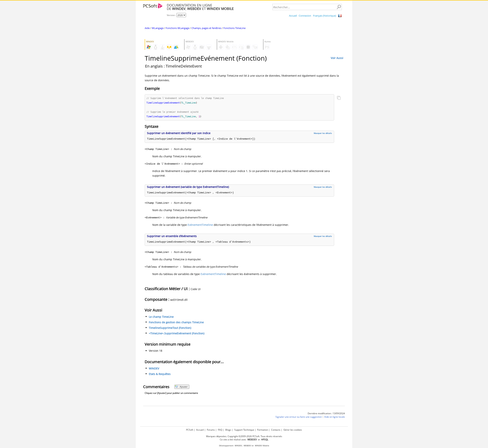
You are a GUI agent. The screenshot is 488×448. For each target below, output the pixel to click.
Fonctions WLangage (177, 28)
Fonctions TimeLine (234, 28)
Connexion (305, 15)
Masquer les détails (323, 133)
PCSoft (189, 429)
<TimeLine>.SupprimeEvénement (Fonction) (176, 333)
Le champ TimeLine (161, 317)
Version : (172, 15)
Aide (147, 28)
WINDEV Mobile (262, 445)
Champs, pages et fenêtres (206, 28)
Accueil (293, 15)
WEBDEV (247, 445)
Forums (211, 429)
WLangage (158, 28)
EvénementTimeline (200, 225)
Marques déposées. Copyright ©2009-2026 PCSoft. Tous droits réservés (244, 436)
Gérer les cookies (292, 429)
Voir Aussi (337, 58)
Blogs (228, 429)
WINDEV (154, 368)
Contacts (275, 429)
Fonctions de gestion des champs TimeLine (176, 322)
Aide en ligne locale (334, 416)
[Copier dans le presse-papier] (339, 98)
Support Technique (244, 429)
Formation (262, 429)
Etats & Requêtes (160, 374)
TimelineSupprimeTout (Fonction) (170, 328)
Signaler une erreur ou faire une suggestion (298, 416)
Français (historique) (324, 15)
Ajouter (184, 386)
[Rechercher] (339, 7)
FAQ (220, 429)
